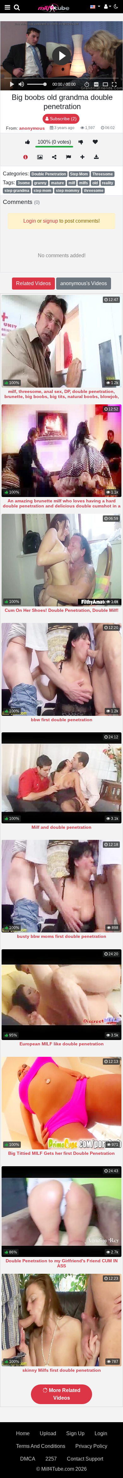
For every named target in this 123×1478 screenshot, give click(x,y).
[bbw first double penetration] (61, 669)
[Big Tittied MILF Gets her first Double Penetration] (61, 1103)
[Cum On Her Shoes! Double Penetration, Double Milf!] (61, 560)
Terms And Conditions (40, 1446)
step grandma (16, 190)
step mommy (67, 190)
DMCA (27, 1459)
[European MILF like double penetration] (61, 994)
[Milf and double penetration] (61, 777)
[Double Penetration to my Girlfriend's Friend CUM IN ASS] (61, 1211)
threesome (93, 190)
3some (24, 183)
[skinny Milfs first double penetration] (61, 1320)
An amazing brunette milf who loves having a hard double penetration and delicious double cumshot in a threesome (61, 505)
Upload (48, 1433)
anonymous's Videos (83, 283)
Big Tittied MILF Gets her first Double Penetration (61, 1153)
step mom (42, 190)
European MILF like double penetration (62, 1043)
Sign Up (75, 1433)
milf (71, 183)
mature (57, 183)
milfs (83, 183)
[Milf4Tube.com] (53, 7)
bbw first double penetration (61, 719)
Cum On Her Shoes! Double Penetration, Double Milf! (62, 610)
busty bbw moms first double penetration (61, 936)
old (95, 183)
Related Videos (33, 283)
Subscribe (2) (63, 118)
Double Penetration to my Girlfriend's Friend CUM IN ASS (62, 1263)
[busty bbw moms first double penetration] (61, 886)
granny (40, 183)
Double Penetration (49, 174)
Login (101, 1433)
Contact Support (85, 1459)
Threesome (102, 174)
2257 (51, 1459)
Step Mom (79, 174)
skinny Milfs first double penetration (61, 1370)
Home (23, 1433)
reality (107, 183)
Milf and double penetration (61, 827)
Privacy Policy (91, 1446)
